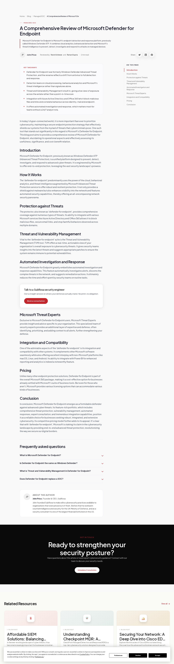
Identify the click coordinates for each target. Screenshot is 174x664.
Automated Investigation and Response (138, 88)
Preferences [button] (39, 657)
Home (22, 16)
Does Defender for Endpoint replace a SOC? (41, 479)
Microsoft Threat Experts (136, 93)
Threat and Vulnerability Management (136, 82)
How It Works (132, 74)
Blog (29, 16)
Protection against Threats (137, 77)
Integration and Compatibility (138, 97)
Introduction (132, 70)
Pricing (129, 101)
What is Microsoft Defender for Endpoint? (40, 455)
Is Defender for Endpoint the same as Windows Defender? (48, 463)
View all (164, 603)
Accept (157, 655)
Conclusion (131, 104)
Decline (138, 655)
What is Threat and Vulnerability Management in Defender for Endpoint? (55, 471)
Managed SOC (30, 23)
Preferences (118, 655)
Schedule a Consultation (87, 570)
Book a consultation (36, 301)
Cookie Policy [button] (85, 654)
